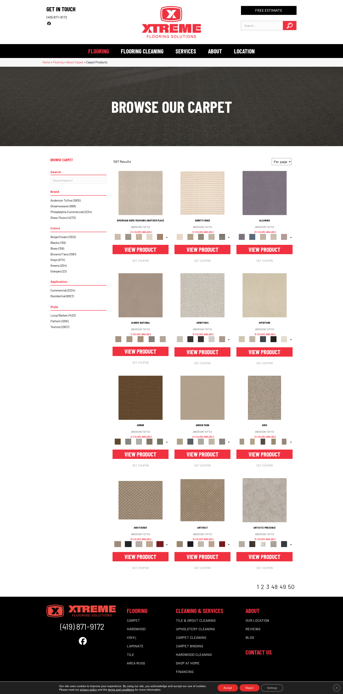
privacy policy (88, 689)
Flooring (58, 62)
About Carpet (74, 62)
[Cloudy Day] (201, 441)
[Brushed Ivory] (149, 236)
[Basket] (141, 295)
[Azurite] (252, 236)
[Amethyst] (265, 192)
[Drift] (211, 441)
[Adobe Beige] (264, 397)
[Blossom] (284, 236)
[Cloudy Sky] (128, 441)
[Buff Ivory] (265, 295)
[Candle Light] (263, 543)
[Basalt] (263, 236)
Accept (228, 687)
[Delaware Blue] (222, 236)
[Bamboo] (190, 236)
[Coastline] (139, 441)
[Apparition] (263, 441)
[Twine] (163, 339)
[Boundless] (201, 236)
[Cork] (129, 339)
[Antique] (252, 441)
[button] (289, 25)
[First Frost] (211, 339)
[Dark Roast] (201, 339)
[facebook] (49, 23)
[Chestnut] (141, 397)
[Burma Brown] (252, 543)
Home (46, 62)
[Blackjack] (128, 543)
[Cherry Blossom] (160, 543)
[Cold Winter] (273, 543)
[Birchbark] (273, 236)
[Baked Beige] (139, 236)
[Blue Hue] (190, 441)
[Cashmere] (149, 543)
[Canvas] (202, 295)
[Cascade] (139, 543)
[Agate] (141, 192)
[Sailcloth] (140, 339)
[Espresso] (273, 339)
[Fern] (160, 441)
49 (283, 586)
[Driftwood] (149, 441)
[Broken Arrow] (284, 441)
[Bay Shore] (273, 441)
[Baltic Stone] (265, 499)
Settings (272, 687)
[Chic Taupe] (211, 236)
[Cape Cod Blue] (263, 339)
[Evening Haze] (222, 441)
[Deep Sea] (284, 543)
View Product (140, 249)
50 (291, 586)
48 (274, 586)
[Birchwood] (141, 499)
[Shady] (152, 339)
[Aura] (202, 192)
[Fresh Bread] (222, 339)
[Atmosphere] (128, 236)
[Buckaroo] (160, 236)
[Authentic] (202, 397)
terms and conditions (121, 689)
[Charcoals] (190, 339)
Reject (249, 687)
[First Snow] (284, 339)
